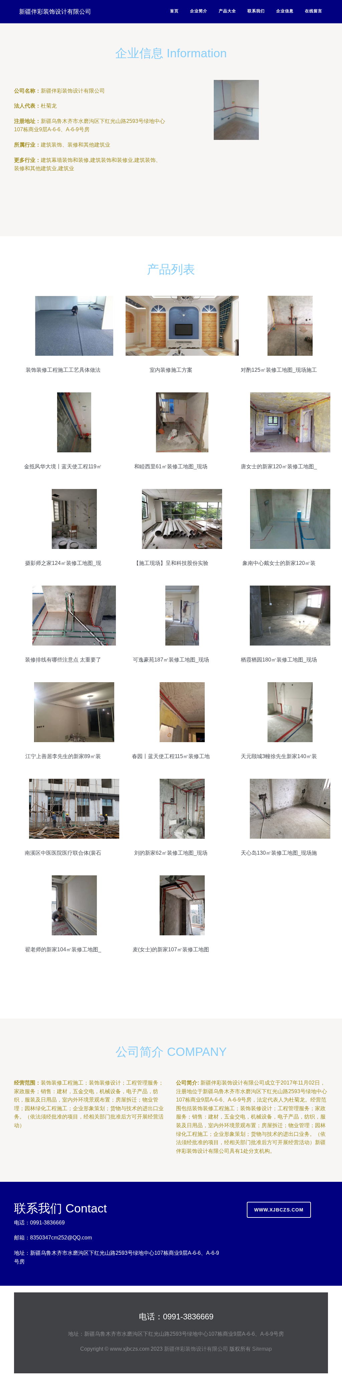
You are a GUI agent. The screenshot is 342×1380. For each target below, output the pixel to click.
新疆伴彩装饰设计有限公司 (55, 11)
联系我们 (256, 11)
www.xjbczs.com (279, 1209)
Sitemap (262, 1349)
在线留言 (313, 11)
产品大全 (227, 11)
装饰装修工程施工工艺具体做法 (63, 370)
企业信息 (285, 11)
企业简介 (198, 11)
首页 (174, 11)
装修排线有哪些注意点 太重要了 (63, 660)
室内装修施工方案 (171, 370)
